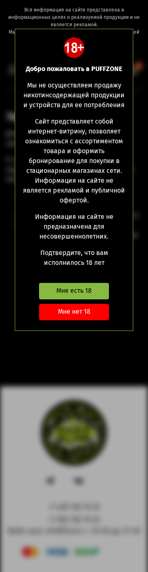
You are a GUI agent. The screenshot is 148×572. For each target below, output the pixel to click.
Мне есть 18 (74, 290)
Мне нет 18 (74, 311)
